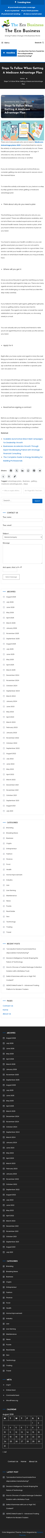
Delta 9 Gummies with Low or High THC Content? (21, 978)
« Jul (4, 1452)
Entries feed (10, 1390)
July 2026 (10, 602)
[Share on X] (16, 470)
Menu (6, 42)
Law (7, 885)
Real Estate (10, 911)
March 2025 (10, 670)
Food (8, 864)
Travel (8, 932)
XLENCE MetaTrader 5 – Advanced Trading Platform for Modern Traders (22, 987)
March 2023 (10, 722)
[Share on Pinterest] (34, 470)
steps (26, 484)
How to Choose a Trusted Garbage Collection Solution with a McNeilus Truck (24, 969)
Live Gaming (11, 890)
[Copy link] (14, 476)
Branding (9, 828)
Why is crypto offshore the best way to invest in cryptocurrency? (13, 491)
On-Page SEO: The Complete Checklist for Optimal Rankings (34, 491)
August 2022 (11, 753)
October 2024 (11, 685)
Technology (11, 922)
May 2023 (10, 712)
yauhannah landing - (12, 14)
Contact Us (8, 1005)
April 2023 (10, 717)
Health (8, 869)
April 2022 (10, 774)
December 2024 (12, 675)
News (8, 901)
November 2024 (12, 680)
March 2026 (10, 623)
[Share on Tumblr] (3, 476)
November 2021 (12, 790)
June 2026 (10, 607)
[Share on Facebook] (11, 470)
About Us (7, 1014)
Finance (9, 859)
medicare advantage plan (11, 484)
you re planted (13, 10)
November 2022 (12, 738)
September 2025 (13, 638)
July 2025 (10, 649)
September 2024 (13, 691)
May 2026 (10, 612)
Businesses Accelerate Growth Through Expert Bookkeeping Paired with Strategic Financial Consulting (21, 450)
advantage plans (14, 481)
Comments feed (12, 1395)
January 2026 (11, 628)
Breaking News (12, 833)
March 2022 (10, 779)
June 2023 (10, 706)
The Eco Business (22, 31)
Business (26, 481)
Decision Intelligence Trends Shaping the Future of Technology (22, 960)
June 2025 (10, 654)
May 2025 (10, 659)
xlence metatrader (33, 14)
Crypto (9, 843)
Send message (11, 577)
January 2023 (11, 732)
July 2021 (9, 811)
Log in (8, 1385)
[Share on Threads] (9, 476)
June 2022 (10, 764)
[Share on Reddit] (39, 470)
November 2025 (12, 633)
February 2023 (12, 727)
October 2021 (11, 795)
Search (38, 42)
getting (34, 481)
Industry (9, 880)
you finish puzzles (30, 10)
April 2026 (10, 618)
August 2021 (10, 806)
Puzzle (8, 906)
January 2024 (11, 701)
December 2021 (12, 785)
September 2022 (13, 748)
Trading (9, 927)
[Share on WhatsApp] (28, 470)
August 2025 (11, 644)
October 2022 (11, 743)
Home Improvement (14, 875)
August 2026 (11, 597)
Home (5, 1009)
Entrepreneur (11, 848)
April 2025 (10, 665)
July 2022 (10, 759)
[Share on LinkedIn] (22, 470)
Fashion (9, 854)
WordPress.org (12, 1400)
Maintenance (11, 895)
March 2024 (11, 696)
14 (27, 1432)
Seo (7, 916)
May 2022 (10, 769)
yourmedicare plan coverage (22, 7)
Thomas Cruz (26, 102)
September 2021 (12, 800)
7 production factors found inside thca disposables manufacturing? (21, 951)
